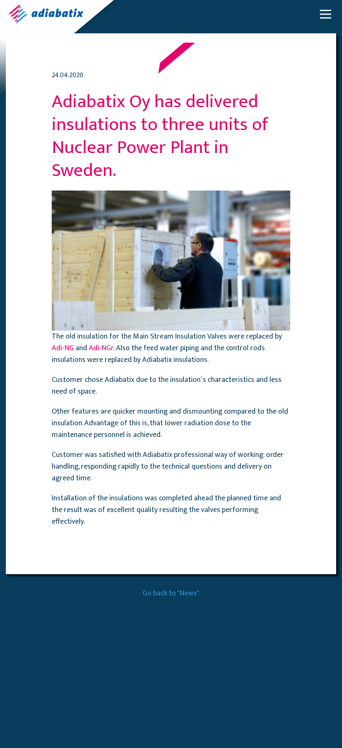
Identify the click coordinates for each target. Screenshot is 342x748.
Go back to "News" (171, 593)
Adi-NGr (101, 348)
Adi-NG (63, 348)
